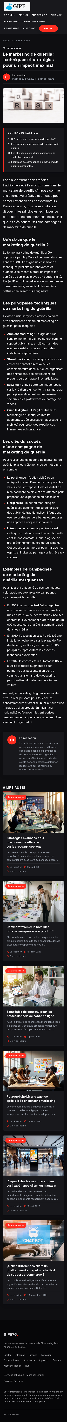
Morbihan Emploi (35, 1375)
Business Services (13, 1381)
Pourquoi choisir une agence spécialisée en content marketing (31, 1099)
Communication (33, 21)
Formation (11, 21)
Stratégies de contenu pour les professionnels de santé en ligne (30, 1014)
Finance (56, 15)
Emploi (23, 15)
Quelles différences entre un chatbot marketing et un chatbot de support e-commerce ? (31, 1270)
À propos (29, 28)
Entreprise (39, 15)
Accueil (9, 15)
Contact (48, 28)
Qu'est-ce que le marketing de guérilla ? (33, 139)
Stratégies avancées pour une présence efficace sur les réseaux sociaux (25, 842)
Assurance (12, 28)
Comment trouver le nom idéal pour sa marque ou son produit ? (30, 929)
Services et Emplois (14, 1375)
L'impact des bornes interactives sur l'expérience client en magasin (31, 1183)
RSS (27, 1365)
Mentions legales (12, 1365)
